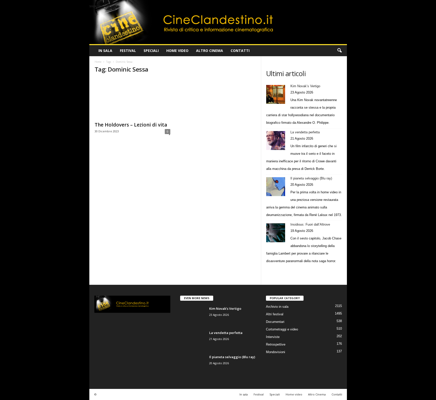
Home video (177, 50)
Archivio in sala (277, 307)
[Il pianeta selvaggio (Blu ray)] (275, 186)
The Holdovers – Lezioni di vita (131, 124)
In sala (105, 50)
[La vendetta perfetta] (275, 140)
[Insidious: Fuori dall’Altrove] (275, 232)
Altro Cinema (209, 50)
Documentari (275, 322)
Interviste (273, 337)
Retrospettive (275, 344)
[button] (339, 50)
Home (98, 62)
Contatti (240, 50)
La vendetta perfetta (305, 132)
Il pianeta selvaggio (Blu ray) (311, 178)
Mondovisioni (275, 352)
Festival (128, 50)
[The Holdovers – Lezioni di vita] (132, 98)
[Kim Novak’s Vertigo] (275, 94)
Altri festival (274, 314)
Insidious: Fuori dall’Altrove (310, 224)
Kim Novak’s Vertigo (305, 86)
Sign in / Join (99, 6)
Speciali (151, 50)
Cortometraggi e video (282, 329)
